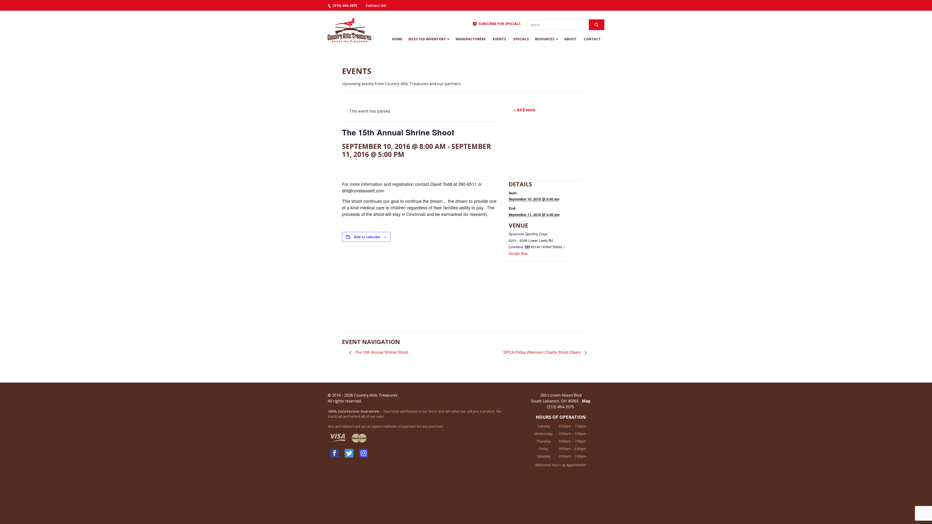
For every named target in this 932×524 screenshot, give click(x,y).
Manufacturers (471, 39)
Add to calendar (367, 236)
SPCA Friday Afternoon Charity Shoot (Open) (542, 352)
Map (586, 401)
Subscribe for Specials (500, 23)
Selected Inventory (427, 39)
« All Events (524, 110)
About (570, 39)
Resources (544, 39)
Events (499, 39)
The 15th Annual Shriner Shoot (381, 352)
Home (397, 39)
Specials (521, 39)
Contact (592, 39)
